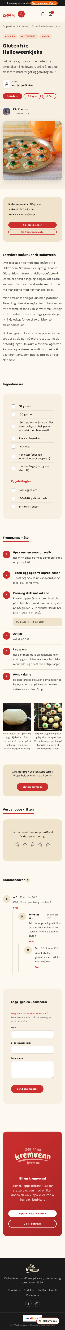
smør (26, 414)
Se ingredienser (32, 224)
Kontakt (53, 1290)
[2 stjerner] (25, 844)
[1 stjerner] (17, 844)
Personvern (32, 1295)
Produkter (29, 1290)
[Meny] (58, 14)
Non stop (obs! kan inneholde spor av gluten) (34, 456)
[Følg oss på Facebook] (28, 1304)
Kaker (45, 36)
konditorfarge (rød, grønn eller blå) (34, 468)
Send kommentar (27, 1088)
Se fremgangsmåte (32, 231)
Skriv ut (13, 96)
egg (24, 446)
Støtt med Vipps (32, 786)
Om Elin (41, 1290)
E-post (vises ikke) (21, 1042)
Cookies (23, 26)
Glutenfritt (28, 36)
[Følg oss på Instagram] (37, 1304)
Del (50, 96)
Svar (15, 907)
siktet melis (33, 498)
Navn (13, 1027)
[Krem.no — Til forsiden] (9, 14)
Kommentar (17, 1058)
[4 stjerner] (40, 844)
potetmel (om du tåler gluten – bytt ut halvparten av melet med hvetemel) (36, 426)
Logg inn (15, 1013)
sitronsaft (29, 506)
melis (25, 406)
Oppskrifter (9, 26)
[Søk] (21, 14)
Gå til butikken (32, 1223)
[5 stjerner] (48, 844)
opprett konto (34, 1013)
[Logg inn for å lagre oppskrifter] (42, 14)
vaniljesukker (29, 438)
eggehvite (28, 490)
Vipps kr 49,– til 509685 (32, 1214)
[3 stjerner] (32, 844)
